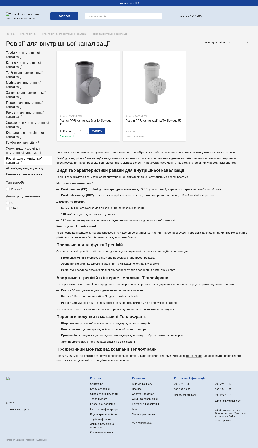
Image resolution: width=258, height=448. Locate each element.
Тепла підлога (98, 398)
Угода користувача (143, 414)
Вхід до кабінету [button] (142, 383)
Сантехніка (96, 383)
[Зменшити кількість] (76, 131)
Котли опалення (100, 388)
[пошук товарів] (159, 16)
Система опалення (101, 432)
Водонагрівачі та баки (103, 414)
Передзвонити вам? (185, 395)
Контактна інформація (145, 403)
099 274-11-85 (190, 16)
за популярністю (215, 42)
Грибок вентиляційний (22, 142)
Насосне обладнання (102, 403)
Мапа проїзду (223, 420)
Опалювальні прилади (104, 393)
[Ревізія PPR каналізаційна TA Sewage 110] (88, 82)
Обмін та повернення (145, 398)
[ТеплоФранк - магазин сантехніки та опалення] (26, 386)
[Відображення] (245, 42)
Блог (135, 409)
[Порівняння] (228, 16)
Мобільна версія (19, 409)
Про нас (137, 388)
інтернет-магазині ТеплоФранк (79, 284)
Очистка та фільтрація (104, 409)
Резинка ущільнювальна (24, 174)
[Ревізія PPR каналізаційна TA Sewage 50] (154, 82)
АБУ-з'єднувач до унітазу (24, 168)
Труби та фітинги (100, 419)
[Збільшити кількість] (86, 131)
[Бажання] (217, 16)
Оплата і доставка (143, 393)
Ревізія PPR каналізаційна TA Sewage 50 (153, 120)
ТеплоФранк (139, 152)
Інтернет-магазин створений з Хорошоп (26, 440)
